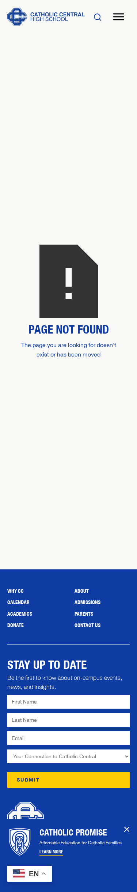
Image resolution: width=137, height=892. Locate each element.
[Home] (46, 17)
